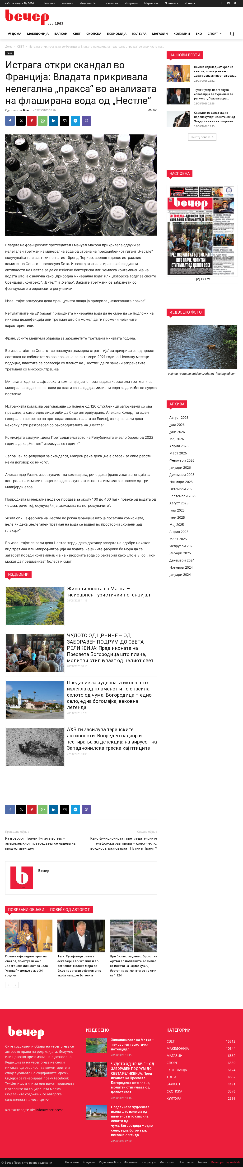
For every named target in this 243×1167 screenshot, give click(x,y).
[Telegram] (75, 121)
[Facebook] (222, 3)
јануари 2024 (180, 574)
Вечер (27, 110)
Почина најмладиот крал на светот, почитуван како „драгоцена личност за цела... (215, 71)
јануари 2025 (180, 553)
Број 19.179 (202, 279)
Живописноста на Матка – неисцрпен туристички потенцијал (132, 1044)
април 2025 (178, 531)
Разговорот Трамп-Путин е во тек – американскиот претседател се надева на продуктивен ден (40, 843)
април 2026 (178, 446)
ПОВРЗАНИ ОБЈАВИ (26, 909)
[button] (232, 33)
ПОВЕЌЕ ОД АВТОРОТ (70, 909)
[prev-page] (8, 985)
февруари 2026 (181, 460)
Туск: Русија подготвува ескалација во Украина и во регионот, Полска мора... (213, 94)
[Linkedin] (53, 121)
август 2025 (178, 503)
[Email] (64, 121)
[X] (235, 3)
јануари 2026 (180, 467)
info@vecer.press (49, 1110)
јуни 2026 (177, 431)
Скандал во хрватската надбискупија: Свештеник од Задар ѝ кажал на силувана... (214, 117)
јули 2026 (177, 424)
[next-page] (16, 985)
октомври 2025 (181, 489)
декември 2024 (181, 560)
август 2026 (178, 417)
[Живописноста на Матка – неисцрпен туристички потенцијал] (96, 1045)
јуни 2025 (177, 517)
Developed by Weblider (226, 1162)
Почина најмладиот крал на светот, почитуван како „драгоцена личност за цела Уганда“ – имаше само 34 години (26, 966)
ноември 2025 (181, 481)
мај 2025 (176, 524)
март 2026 (178, 453)
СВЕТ (20, 46)
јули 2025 (177, 510)
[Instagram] (228, 3)
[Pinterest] (32, 121)
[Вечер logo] (33, 17)
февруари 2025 (181, 546)
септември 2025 (182, 496)
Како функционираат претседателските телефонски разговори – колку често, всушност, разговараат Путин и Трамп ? (123, 843)
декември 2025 (181, 474)
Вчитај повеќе (200, 137)
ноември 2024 (181, 567)
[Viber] (86, 121)
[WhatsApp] (42, 121)
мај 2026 (176, 439)
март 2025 (178, 539)
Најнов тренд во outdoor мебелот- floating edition (202, 373)
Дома (9, 46)
